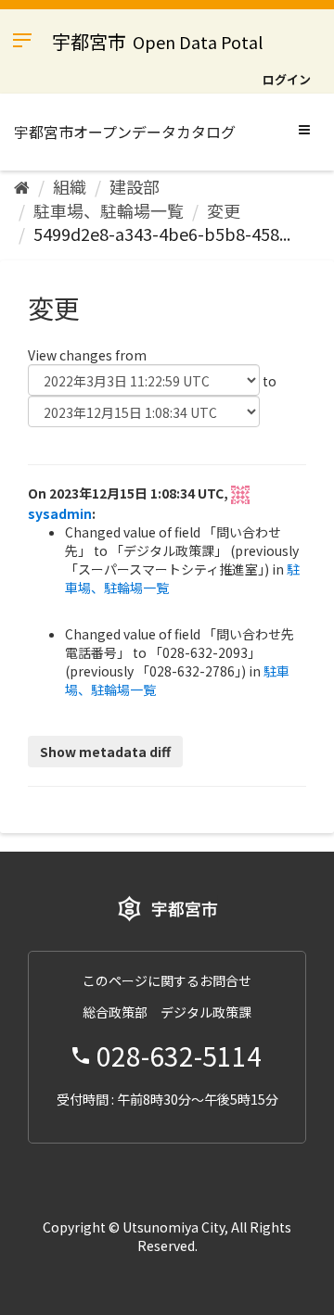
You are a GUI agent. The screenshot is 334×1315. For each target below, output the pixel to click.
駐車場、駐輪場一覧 (108, 210)
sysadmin (60, 513)
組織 (69, 186)
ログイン (287, 79)
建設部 (134, 186)
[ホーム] (22, 186)
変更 (223, 210)
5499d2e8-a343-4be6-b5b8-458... (161, 233)
